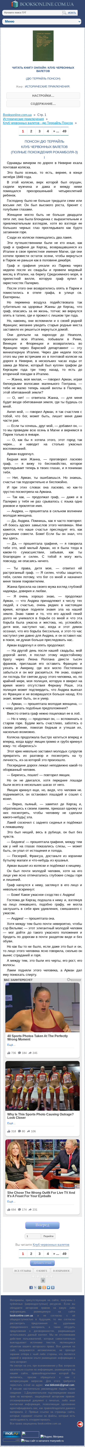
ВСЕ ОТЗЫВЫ (22, 1270)
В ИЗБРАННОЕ (61, 1270)
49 (64, 131)
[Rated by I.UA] (30, 1436)
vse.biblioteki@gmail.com (59, 1384)
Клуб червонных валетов (51, 1244)
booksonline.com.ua (21, 1315)
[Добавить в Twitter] (48, 1287)
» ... (56, 131)
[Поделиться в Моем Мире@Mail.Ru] (39, 1287)
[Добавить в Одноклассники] (44, 1287)
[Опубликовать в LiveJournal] (35, 1287)
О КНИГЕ (41, 1270)
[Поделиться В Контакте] (52, 1287)
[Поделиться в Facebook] (31, 1287)
